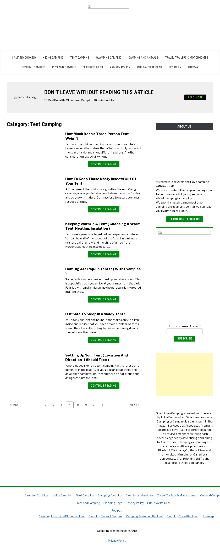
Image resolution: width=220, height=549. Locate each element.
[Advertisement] (184, 374)
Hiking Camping (53, 57)
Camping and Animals (143, 57)
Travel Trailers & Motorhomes (186, 57)
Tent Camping (79, 57)
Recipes (174, 67)
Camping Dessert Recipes (105, 516)
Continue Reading (103, 164)
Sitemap (193, 67)
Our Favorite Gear (149, 67)
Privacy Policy (120, 67)
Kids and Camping (64, 67)
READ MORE (195, 97)
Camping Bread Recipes (182, 516)
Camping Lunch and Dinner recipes (62, 516)
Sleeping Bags (93, 67)
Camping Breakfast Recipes (144, 516)
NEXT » (134, 404)
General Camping (33, 67)
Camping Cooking (24, 57)
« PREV (14, 404)
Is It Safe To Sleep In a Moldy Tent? (95, 314)
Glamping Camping (109, 57)
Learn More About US (184, 219)
